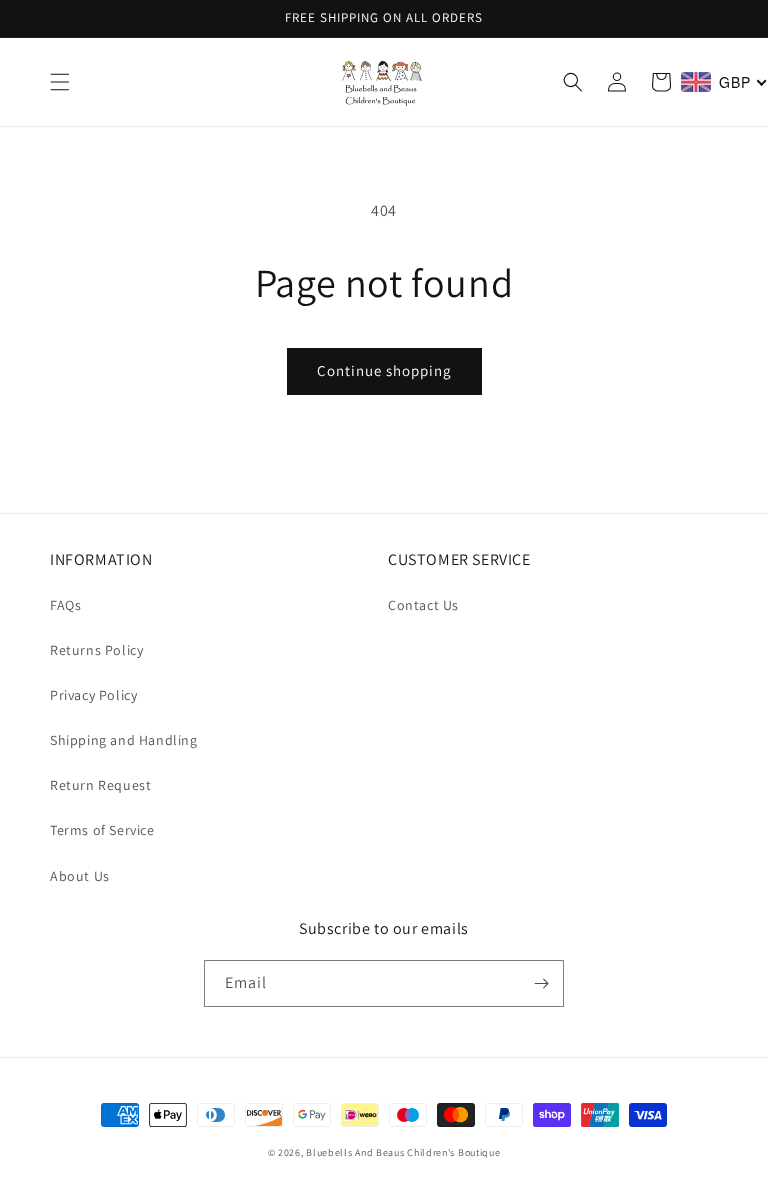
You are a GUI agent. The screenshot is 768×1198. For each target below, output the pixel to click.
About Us (80, 876)
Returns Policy (96, 650)
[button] (60, 82)
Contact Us (423, 605)
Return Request (100, 785)
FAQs (65, 605)
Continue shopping (384, 370)
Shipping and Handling (124, 740)
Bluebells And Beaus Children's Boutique (403, 1152)
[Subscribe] (541, 983)
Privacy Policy (93, 695)
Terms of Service (102, 830)
